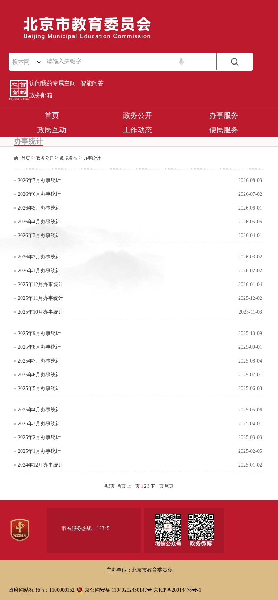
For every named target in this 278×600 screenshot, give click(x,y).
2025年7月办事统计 (39, 361)
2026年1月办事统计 (39, 270)
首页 (52, 115)
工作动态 (137, 130)
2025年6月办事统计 (39, 374)
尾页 (169, 486)
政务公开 (137, 115)
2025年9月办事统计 (39, 333)
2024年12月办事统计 (40, 465)
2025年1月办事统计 (39, 451)
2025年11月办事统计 (40, 298)
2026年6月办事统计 (39, 194)
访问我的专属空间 (52, 83)
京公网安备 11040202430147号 (117, 590)
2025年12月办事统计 (40, 284)
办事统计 (92, 158)
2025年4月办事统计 (39, 410)
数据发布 (68, 158)
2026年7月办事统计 (39, 180)
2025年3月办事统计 (39, 423)
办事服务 (223, 115)
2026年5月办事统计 (39, 208)
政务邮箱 (40, 95)
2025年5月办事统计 (39, 388)
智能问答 (92, 83)
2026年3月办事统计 (39, 235)
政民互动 (51, 130)
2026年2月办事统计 (39, 257)
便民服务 (223, 130)
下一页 (157, 486)
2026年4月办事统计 (39, 221)
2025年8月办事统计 (39, 347)
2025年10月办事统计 (40, 312)
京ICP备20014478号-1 (177, 590)
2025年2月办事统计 (39, 437)
